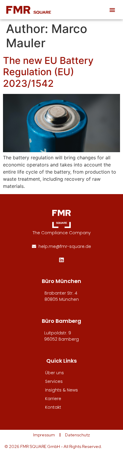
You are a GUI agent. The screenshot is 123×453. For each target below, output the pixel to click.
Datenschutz (77, 435)
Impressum (44, 435)
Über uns (54, 373)
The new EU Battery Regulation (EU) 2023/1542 (48, 72)
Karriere (53, 399)
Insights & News (61, 390)
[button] (112, 9)
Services (54, 381)
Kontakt (53, 407)
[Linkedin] (61, 259)
